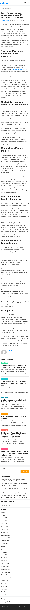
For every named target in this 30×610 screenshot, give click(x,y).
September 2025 (6, 543)
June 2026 (4, 518)
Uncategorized (8, 8)
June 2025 (4, 552)
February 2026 (5, 529)
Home (2, 8)
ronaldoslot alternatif (19, 69)
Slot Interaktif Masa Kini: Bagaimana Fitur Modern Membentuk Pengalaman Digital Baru (14, 435)
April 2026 (4, 523)
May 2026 (4, 521)
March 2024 (4, 595)
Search (3, 468)
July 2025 (3, 549)
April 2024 (4, 592)
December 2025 (5, 535)
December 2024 (5, 569)
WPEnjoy (26, 606)
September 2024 (6, 578)
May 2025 (4, 555)
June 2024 (4, 586)
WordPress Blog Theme (16, 606)
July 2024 (3, 583)
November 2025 (5, 538)
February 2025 (5, 563)
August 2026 (4, 512)
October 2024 (5, 575)
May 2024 (4, 589)
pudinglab (5, 3)
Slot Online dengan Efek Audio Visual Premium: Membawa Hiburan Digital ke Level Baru (14, 453)
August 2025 (4, 546)
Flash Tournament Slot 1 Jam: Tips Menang (13, 417)
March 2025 (4, 560)
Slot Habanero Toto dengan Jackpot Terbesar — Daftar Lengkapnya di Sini (14, 383)
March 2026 (4, 526)
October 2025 (5, 541)
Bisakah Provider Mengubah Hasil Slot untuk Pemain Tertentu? (13, 401)
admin (10, 350)
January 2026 (5, 532)
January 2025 (5, 566)
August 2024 (4, 580)
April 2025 (4, 558)
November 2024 (5, 572)
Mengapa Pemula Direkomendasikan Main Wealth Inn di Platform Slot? (15, 366)
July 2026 (3, 515)
